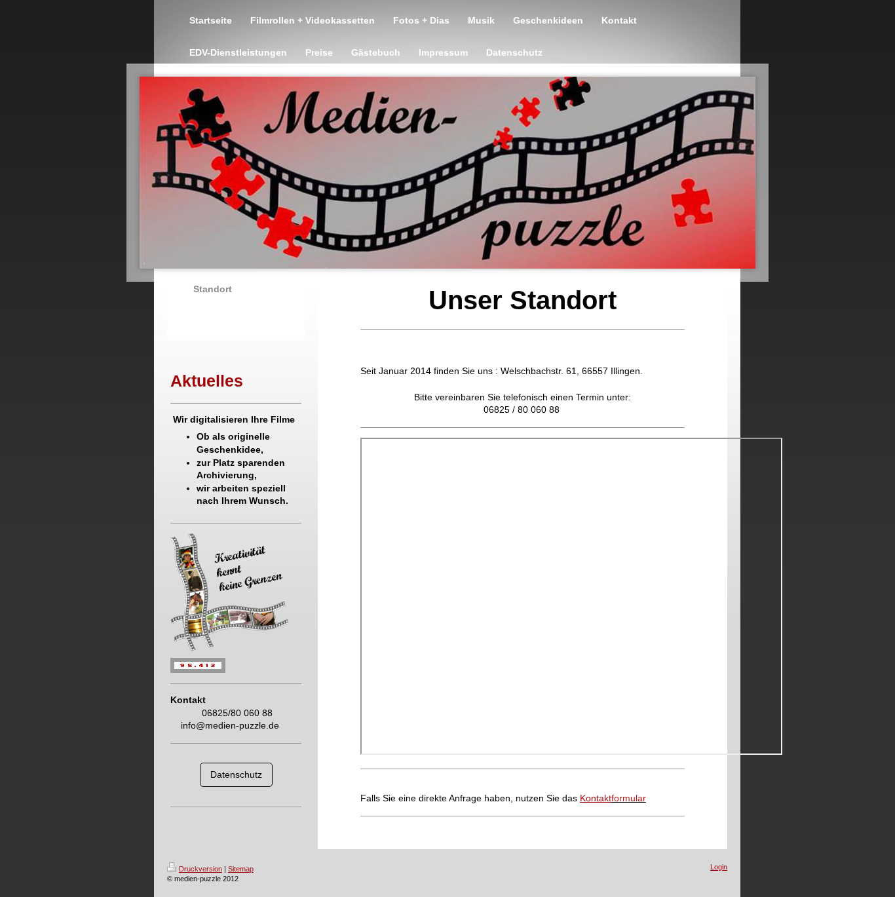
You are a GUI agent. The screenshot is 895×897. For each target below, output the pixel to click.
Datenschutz (236, 774)
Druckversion (200, 869)
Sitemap (241, 869)
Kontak (595, 798)
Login (718, 867)
